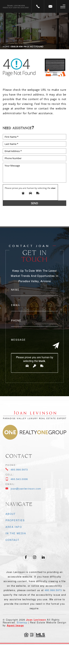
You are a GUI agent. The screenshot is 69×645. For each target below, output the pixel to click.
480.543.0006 (19, 479)
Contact (12, 540)
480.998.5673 (19, 469)
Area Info (14, 527)
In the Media (16, 533)
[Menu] (62, 6)
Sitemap (22, 622)
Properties (15, 520)
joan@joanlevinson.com (26, 488)
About (11, 514)
